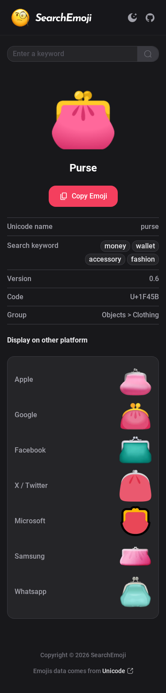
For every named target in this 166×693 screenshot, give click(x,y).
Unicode (113, 670)
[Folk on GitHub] (150, 17)
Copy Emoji (89, 196)
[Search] (147, 53)
